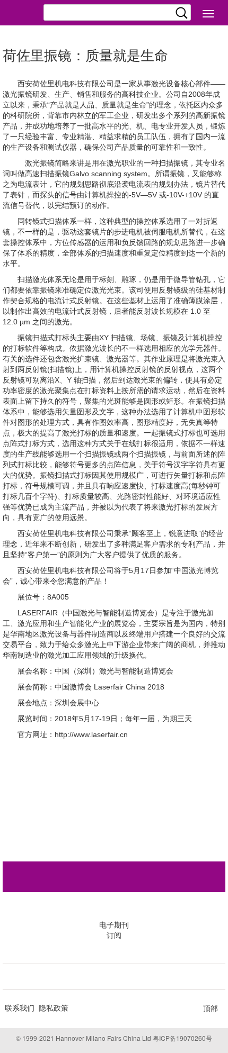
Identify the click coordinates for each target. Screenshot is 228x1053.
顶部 (210, 1008)
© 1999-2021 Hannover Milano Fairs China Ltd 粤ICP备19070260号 (114, 1037)
